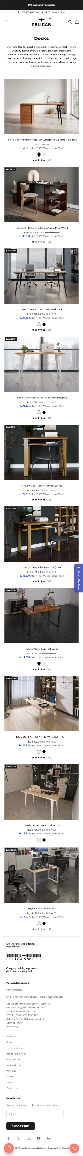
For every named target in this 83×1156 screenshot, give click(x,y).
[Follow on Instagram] (28, 1138)
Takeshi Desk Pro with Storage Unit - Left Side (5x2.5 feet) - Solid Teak (42, 139)
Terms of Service (15, 1047)
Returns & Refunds (16, 1053)
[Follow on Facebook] (8, 1138)
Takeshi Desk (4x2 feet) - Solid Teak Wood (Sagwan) (41, 397)
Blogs (9, 1042)
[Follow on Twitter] (18, 1138)
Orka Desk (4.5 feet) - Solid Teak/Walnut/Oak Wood (41, 227)
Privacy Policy (13, 1059)
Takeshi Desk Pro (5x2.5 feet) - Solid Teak (41, 309)
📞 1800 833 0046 (26, 12)
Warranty (11, 1070)
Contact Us (12, 1088)
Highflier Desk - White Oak (41, 908)
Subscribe (20, 1126)
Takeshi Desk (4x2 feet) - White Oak (41, 825)
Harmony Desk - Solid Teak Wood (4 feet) (42, 567)
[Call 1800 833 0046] (74, 1148)
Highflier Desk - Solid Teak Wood (41, 648)
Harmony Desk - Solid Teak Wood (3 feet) (42, 485)
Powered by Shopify (59, 1148)
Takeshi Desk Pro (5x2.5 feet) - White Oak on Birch (41, 737)
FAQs (9, 1082)
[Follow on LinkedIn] (48, 1138)
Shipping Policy (13, 1065)
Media (9, 1076)
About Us (11, 1036)
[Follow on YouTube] (38, 1138)
